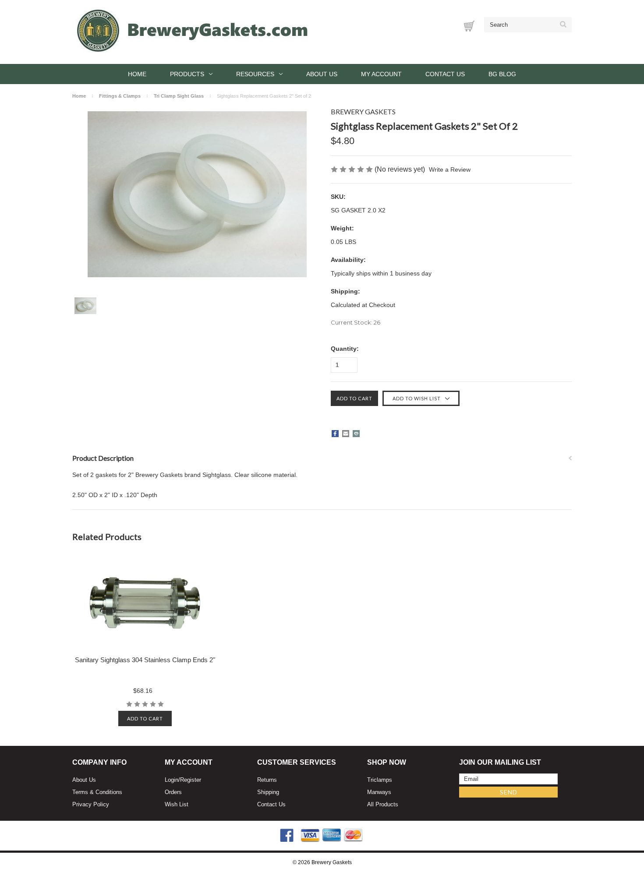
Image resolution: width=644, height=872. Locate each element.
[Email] (345, 433)
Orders (173, 792)
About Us (321, 74)
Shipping (268, 792)
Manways (379, 792)
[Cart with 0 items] (469, 26)
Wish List (176, 804)
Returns (267, 780)
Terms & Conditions (97, 792)
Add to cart (145, 718)
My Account (381, 74)
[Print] (356, 433)
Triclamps (379, 780)
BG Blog (502, 74)
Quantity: (345, 348)
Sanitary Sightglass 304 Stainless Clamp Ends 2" (145, 660)
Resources (255, 74)
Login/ (172, 780)
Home (137, 74)
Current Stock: (355, 322)
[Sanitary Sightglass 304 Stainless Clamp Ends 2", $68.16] (145, 602)
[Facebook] (335, 433)
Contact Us (445, 74)
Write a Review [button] (450, 169)
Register (190, 780)
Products (187, 74)
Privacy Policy (90, 804)
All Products (382, 804)
